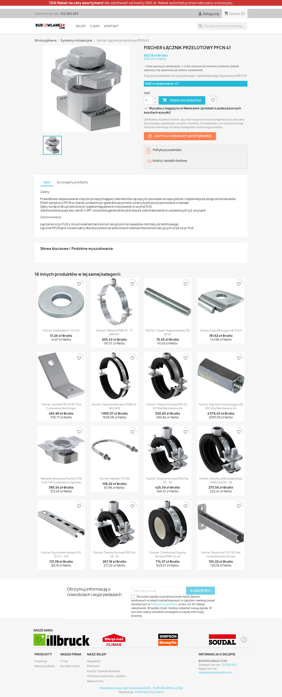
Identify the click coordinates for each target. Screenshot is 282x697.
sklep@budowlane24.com (215, 672)
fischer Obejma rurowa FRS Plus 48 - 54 (114, 554)
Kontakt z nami (70, 666)
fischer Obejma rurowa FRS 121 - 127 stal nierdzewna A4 (167, 406)
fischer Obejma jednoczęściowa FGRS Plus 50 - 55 (220, 480)
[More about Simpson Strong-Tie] (114, 640)
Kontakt (111, 26)
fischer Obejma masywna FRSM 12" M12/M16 (114, 406)
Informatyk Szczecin (149, 692)
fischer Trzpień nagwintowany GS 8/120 (167, 332)
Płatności (93, 666)
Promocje (41, 661)
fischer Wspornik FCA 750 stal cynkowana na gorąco (220, 554)
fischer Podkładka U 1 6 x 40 (61, 330)
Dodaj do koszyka (182, 100)
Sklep (81, 26)
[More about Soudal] (168, 640)
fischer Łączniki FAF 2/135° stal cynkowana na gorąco (61, 406)
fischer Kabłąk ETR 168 (114, 478)
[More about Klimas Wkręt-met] (60, 640)
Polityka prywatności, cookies (106, 676)
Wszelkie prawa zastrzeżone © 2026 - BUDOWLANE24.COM (141, 688)
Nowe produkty (45, 666)
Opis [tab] (46, 182)
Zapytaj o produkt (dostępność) (180, 136)
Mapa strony (95, 681)
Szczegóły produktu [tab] (72, 182)
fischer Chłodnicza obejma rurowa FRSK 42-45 (168, 554)
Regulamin (94, 661)
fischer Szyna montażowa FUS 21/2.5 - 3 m (61, 554)
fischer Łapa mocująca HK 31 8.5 (221, 330)
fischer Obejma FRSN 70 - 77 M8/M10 (114, 332)
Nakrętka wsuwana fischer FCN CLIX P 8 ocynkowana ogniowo (61, 480)
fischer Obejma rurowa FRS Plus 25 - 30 (167, 480)
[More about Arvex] (222, 640)
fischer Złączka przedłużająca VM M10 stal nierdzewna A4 (221, 406)
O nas (95, 26)
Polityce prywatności (164, 604)
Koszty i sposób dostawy (103, 671)
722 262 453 (69, 13)
